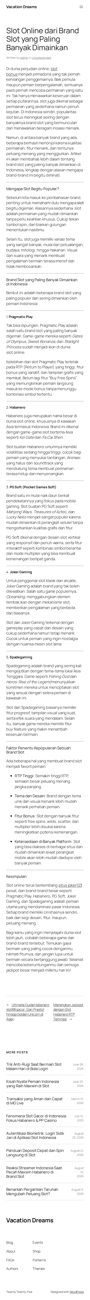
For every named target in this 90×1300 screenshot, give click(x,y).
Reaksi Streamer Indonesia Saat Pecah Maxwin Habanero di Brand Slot (34, 1172)
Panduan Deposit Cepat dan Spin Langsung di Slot (35, 1152)
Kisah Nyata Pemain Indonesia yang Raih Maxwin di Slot (32, 1083)
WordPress (77, 1292)
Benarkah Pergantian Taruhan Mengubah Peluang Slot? (32, 1191)
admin (24, 58)
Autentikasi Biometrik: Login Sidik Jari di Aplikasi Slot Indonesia (35, 1135)
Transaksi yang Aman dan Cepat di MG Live (34, 1101)
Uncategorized (41, 58)
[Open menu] (81, 6)
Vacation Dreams (21, 6)
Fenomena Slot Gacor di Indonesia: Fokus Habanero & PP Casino (36, 1118)
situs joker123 (70, 885)
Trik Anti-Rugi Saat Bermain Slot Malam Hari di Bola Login (34, 1066)
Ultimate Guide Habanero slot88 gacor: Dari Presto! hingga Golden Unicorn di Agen (27, 1012)
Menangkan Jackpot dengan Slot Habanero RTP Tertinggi (68, 1012)
